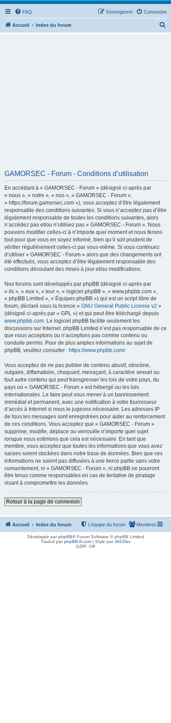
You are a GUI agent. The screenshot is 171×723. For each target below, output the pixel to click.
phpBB (65, 536)
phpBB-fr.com (77, 541)
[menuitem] (23, 12)
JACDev (122, 541)
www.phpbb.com (24, 321)
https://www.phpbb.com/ (97, 350)
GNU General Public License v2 (119, 306)
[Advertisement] (85, 104)
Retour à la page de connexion (43, 502)
